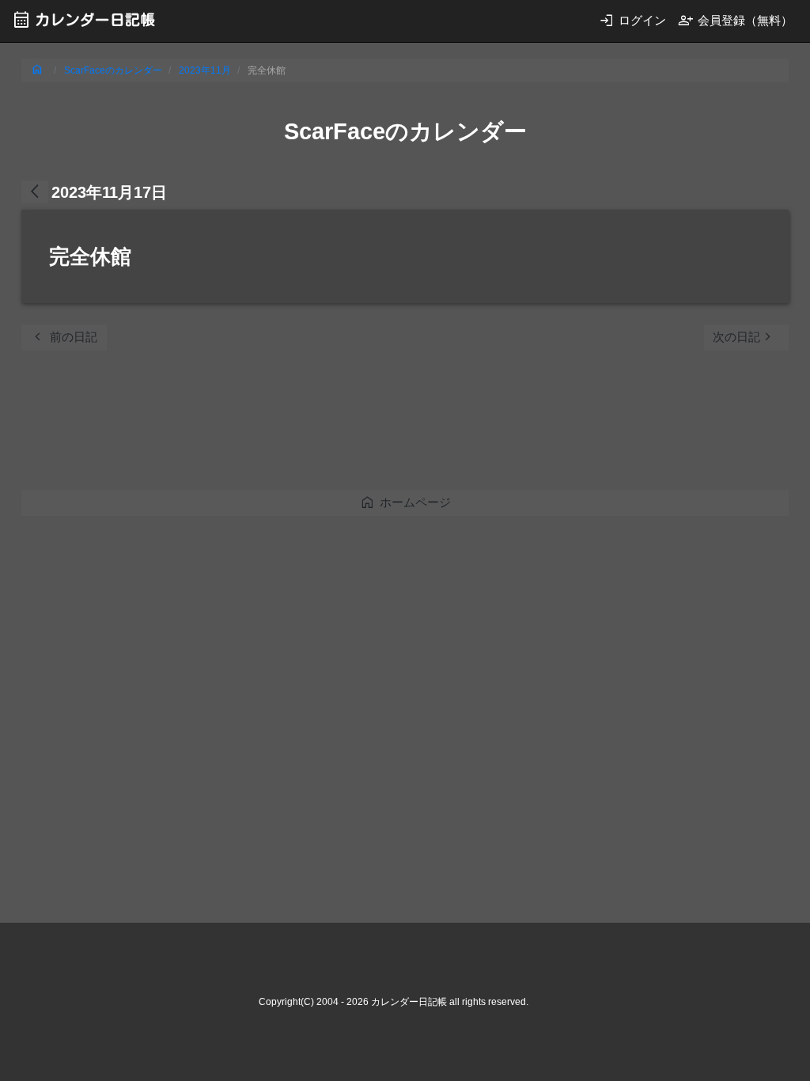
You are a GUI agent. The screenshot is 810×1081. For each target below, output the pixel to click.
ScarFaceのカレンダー (113, 70)
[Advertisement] (309, 425)
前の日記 (63, 337)
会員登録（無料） (735, 20)
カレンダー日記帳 (83, 19)
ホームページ (405, 502)
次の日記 (744, 337)
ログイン (632, 20)
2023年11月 (205, 70)
